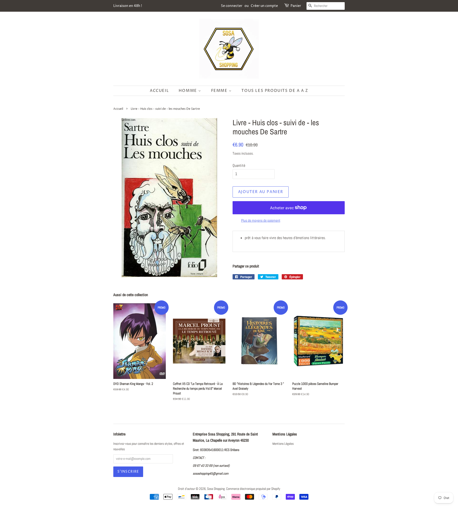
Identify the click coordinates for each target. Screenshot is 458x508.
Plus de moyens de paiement (260, 220)
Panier (296, 6)
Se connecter (231, 6)
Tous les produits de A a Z (274, 90)
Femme (220, 90)
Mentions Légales (283, 444)
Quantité (239, 165)
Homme (188, 90)
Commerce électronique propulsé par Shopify (253, 489)
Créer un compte (264, 6)
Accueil (159, 90)
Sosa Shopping (216, 489)
